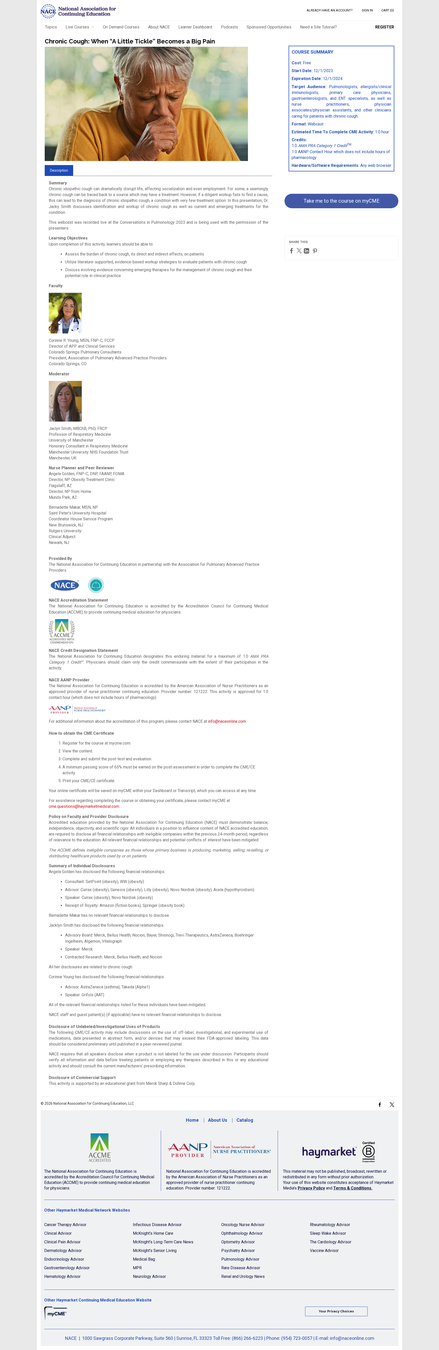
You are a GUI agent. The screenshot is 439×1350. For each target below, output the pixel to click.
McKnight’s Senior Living (155, 1250)
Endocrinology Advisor (64, 1259)
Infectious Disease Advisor (157, 1224)
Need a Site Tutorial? (318, 27)
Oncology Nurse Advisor (242, 1224)
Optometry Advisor (238, 1242)
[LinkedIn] (307, 250)
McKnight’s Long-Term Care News (163, 1242)
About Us (217, 1120)
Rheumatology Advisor (330, 1224)
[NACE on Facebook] (379, 1104)
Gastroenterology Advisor (67, 1267)
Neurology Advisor (149, 1276)
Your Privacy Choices (336, 1311)
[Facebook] (292, 250)
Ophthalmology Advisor (242, 1233)
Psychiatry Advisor (238, 1250)
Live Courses (77, 27)
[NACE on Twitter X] (392, 1104)
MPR (137, 1267)
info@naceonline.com (227, 721)
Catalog (245, 1120)
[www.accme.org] (100, 1150)
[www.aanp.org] (219, 1150)
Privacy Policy (311, 1188)
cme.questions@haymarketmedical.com (84, 806)
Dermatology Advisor (63, 1250)
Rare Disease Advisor (240, 1267)
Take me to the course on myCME (342, 201)
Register (384, 27)
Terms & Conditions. (352, 1188)
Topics (51, 27)
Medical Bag (144, 1259)
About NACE (159, 27)
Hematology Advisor (62, 1276)
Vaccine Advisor (324, 1250)
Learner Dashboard (195, 27)
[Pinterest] (315, 250)
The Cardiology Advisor (330, 1242)
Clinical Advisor (58, 1233)
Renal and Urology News (243, 1276)
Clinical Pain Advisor (62, 1242)
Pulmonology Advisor (240, 1259)
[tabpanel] (158, 635)
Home (192, 1120)
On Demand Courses (121, 27)
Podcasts (229, 27)
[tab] (59, 170)
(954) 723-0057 (296, 1338)
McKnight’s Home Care (153, 1233)
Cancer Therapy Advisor (65, 1224)
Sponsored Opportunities (269, 27)
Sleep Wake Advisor (328, 1233)
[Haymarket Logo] (339, 1150)
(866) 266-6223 (247, 1338)
